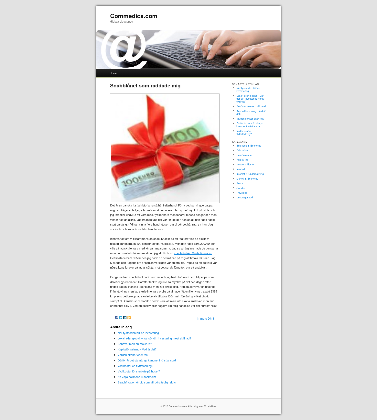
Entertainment (244, 155)
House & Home (245, 164)
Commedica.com (133, 15)
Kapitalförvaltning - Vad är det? (137, 349)
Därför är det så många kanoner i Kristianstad (147, 360)
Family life (242, 159)
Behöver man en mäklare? (135, 344)
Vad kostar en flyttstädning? (135, 366)
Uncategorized (244, 197)
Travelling (241, 192)
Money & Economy (247, 178)
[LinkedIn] (124, 317)
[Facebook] (116, 317)
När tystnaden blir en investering (138, 333)
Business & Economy (248, 145)
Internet (240, 169)
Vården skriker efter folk (133, 355)
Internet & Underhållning (250, 174)
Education (242, 150)
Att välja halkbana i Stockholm (137, 377)
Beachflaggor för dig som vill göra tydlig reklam (148, 382)
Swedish (241, 188)
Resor (239, 183)
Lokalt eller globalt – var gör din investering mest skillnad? (154, 338)
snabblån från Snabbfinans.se (193, 253)
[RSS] (129, 317)
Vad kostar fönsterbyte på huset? (139, 371)
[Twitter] (120, 317)
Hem (114, 73)
